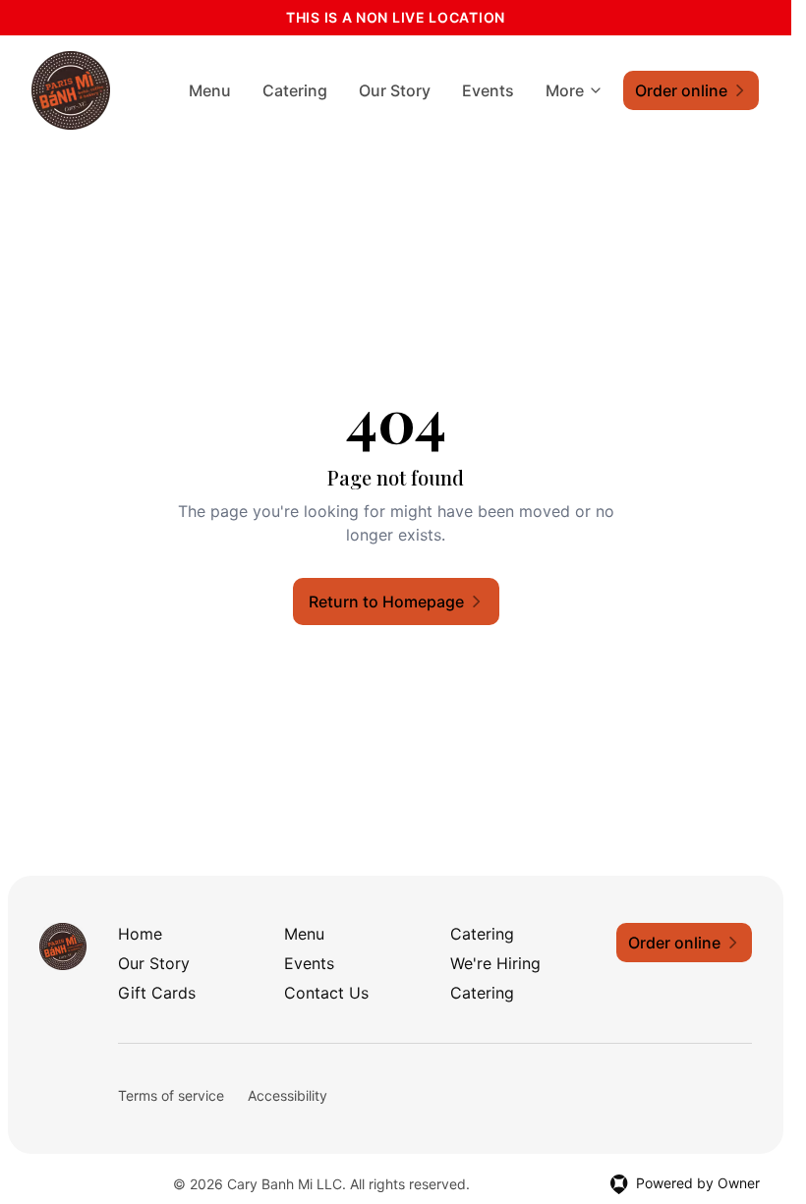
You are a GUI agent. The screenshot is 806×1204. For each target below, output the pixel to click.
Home (140, 934)
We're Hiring (495, 963)
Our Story (395, 90)
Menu (210, 90)
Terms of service (171, 1095)
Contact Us (326, 993)
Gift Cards (157, 993)
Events (488, 90)
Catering (294, 90)
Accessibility (287, 1095)
